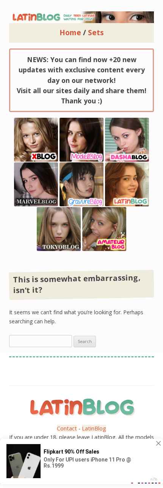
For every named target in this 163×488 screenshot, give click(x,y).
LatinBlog (94, 428)
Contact (67, 428)
